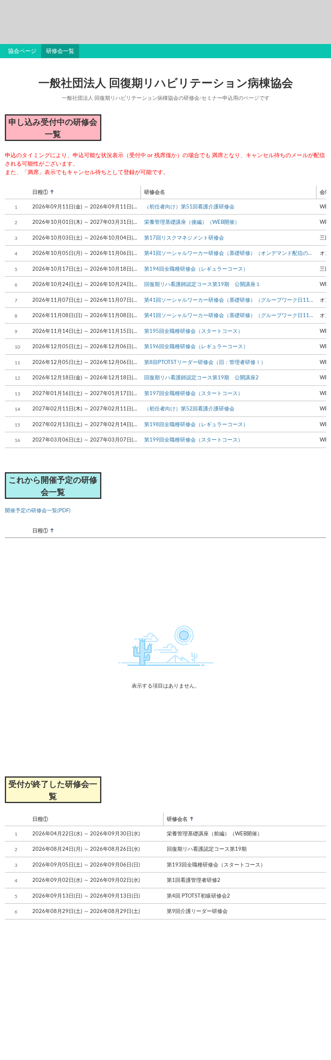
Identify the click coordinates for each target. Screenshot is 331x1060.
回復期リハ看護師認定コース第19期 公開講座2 (201, 377)
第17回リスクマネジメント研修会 (184, 237)
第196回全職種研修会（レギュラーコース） (196, 346)
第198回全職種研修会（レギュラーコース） (196, 424)
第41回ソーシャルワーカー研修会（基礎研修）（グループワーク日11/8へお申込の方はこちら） (228, 315)
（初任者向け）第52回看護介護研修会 (189, 408)
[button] (80, 192)
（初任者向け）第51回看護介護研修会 (189, 206)
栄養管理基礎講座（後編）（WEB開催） (192, 222)
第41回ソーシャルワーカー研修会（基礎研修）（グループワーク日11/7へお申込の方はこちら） (228, 300)
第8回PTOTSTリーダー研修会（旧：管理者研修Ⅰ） (205, 362)
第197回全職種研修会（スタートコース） (193, 393)
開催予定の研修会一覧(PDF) (38, 510)
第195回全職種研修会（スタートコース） (193, 331)
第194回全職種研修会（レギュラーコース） (196, 268)
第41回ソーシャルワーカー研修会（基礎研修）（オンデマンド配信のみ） (228, 253)
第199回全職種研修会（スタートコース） (193, 439)
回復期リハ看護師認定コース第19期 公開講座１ (202, 284)
